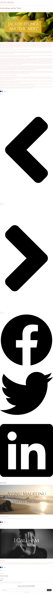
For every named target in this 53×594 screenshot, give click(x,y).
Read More (2, 528)
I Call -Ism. (2, 560)
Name (1, 578)
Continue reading (26, 592)
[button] (26, 340)
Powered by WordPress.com (17, 582)
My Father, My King (4, 516)
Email (1, 579)
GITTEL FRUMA (7, 2)
